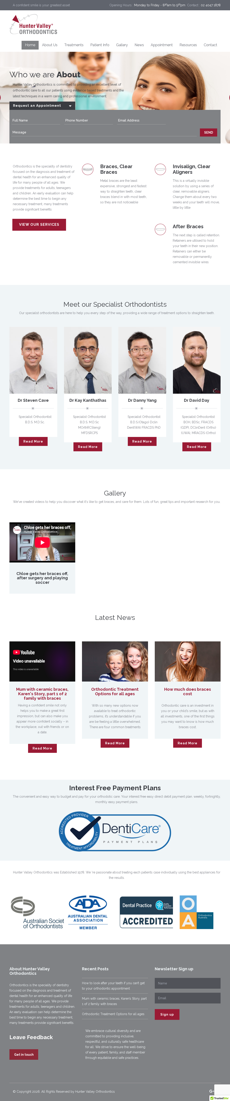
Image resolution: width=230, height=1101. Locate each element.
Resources (188, 45)
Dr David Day (196, 400)
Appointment (162, 45)
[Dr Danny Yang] (142, 360)
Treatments (74, 45)
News (139, 45)
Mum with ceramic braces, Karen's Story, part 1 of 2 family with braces (42, 694)
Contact (210, 45)
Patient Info (99, 45)
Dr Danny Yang (142, 400)
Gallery (122, 45)
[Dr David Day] (197, 360)
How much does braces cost (187, 691)
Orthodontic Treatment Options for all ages (115, 691)
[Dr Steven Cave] (33, 360)
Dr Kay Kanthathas (87, 400)
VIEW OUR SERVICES (39, 224)
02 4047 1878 (211, 5)
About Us (50, 45)
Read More (33, 441)
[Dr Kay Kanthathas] (88, 360)
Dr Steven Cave (33, 400)
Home (30, 45)
